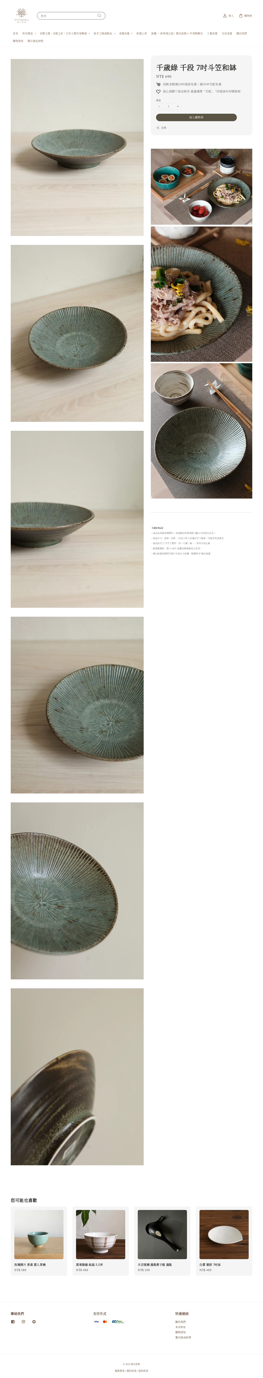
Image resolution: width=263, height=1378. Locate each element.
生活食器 (227, 33)
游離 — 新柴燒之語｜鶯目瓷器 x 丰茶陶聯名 (177, 33)
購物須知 (18, 41)
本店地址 (180, 1327)
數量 (158, 100)
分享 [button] (163, 127)
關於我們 (242, 33)
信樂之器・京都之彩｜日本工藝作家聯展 (63, 33)
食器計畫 (124, 33)
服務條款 (120, 1370)
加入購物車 (196, 117)
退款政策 (143, 1370)
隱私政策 (132, 1370)
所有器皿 (27, 33)
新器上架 (142, 33)
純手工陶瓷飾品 (103, 33)
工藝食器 (212, 33)
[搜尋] (99, 15)
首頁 (15, 33)
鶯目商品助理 (35, 41)
